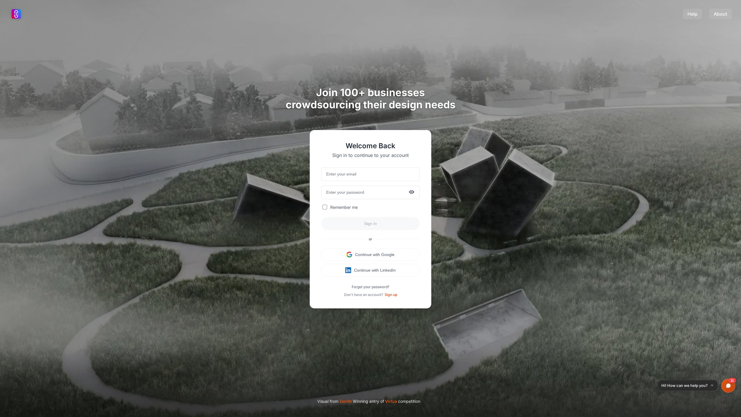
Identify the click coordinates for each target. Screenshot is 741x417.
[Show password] (411, 192)
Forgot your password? (370, 287)
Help (692, 14)
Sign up (391, 294)
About (720, 14)
